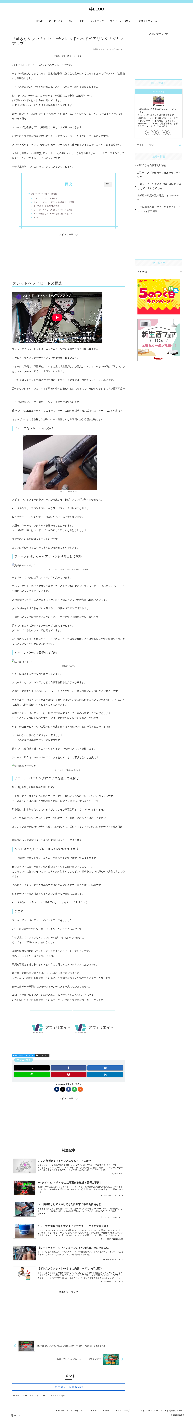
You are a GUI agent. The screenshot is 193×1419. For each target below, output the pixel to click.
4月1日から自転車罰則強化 (151, 165)
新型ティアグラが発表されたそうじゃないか (159, 174)
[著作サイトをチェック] (56, 1089)
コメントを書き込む (70, 1386)
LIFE (107, 1410)
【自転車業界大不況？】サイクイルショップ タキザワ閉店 (159, 209)
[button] (179, 145)
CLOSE (108, 184)
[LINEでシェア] (32, 1074)
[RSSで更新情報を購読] (80, 1089)
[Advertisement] (68, 257)
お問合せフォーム (175, 1410)
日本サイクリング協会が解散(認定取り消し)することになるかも (159, 186)
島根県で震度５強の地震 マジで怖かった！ (158, 197)
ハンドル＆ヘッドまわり (24, 1055)
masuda (160, 105)
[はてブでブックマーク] (105, 1067)
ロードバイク (43, 1055)
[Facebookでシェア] (68, 1067)
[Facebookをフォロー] (68, 1089)
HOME (61, 1410)
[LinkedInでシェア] (105, 1074)
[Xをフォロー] (62, 1089)
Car (94, 1410)
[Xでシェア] (32, 1067)
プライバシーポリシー (148, 1410)
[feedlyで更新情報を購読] (74, 1089)
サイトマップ (124, 1410)
